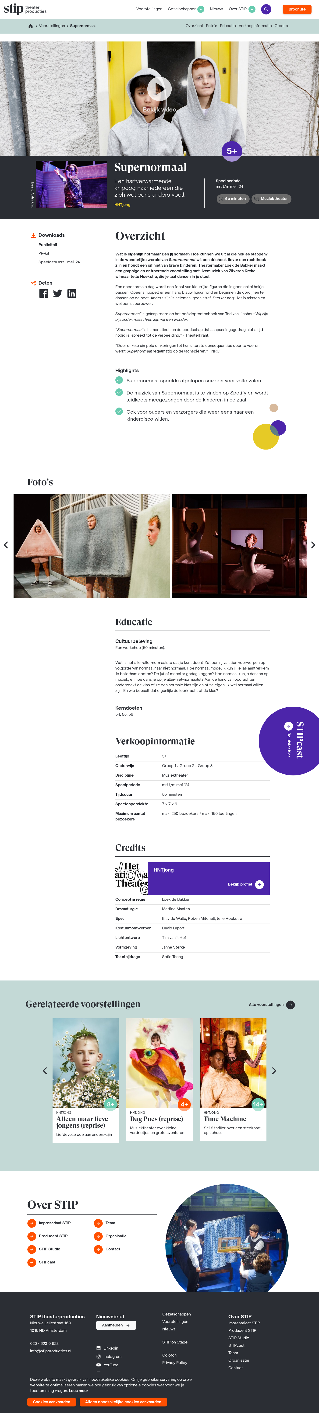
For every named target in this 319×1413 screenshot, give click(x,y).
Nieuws (216, 9)
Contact (113, 1249)
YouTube (111, 1365)
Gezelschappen (182, 9)
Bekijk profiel (240, 884)
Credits (281, 26)
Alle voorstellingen (267, 1005)
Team (110, 1223)
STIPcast (47, 1262)
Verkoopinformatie (255, 26)
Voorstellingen (149, 9)
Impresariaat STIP (55, 1223)
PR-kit (44, 254)
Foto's (211, 26)
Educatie (228, 26)
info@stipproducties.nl (50, 1351)
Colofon (169, 1355)
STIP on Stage (175, 1342)
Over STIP (238, 9)
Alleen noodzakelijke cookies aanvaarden (123, 1402)
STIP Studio (49, 1249)
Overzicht (194, 26)
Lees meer (78, 1391)
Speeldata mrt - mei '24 (59, 262)
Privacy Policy (174, 1363)
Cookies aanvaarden (51, 1402)
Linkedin (111, 1348)
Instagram (112, 1357)
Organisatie (116, 1236)
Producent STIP (53, 1236)
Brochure (297, 9)
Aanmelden (112, 1325)
